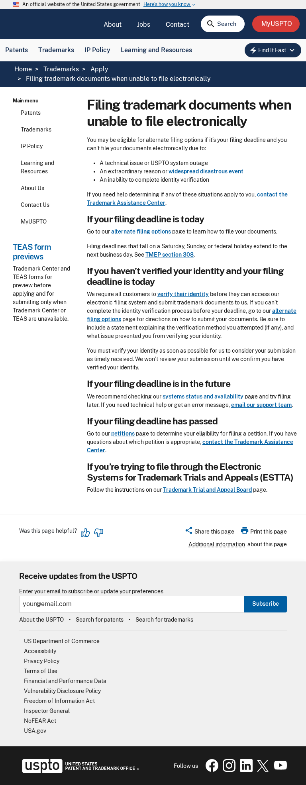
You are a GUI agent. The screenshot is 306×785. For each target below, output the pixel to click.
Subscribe (265, 604)
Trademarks (56, 50)
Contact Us (35, 205)
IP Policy (97, 50)
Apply (99, 69)
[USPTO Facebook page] (210, 770)
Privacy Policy (41, 661)
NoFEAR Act (40, 721)
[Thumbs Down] (98, 533)
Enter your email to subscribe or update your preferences (91, 592)
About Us (32, 188)
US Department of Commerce (62, 641)
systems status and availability (203, 396)
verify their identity (183, 294)
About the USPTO (41, 619)
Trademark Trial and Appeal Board (207, 490)
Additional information (216, 544)
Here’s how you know (169, 4)
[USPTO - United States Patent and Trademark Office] (79, 771)
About (113, 24)
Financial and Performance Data (65, 681)
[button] (209, 533)
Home (23, 69)
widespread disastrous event (206, 171)
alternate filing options (141, 231)
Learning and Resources (156, 50)
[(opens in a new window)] (227, 770)
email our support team (261, 405)
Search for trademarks (164, 619)
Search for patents (100, 619)
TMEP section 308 (169, 254)
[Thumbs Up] (85, 533)
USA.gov (35, 731)
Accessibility (40, 651)
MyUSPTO (34, 221)
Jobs (143, 24)
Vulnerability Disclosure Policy (62, 691)
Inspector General (47, 711)
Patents (16, 50)
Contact (177, 24)
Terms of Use (40, 671)
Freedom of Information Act (59, 701)
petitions (123, 433)
